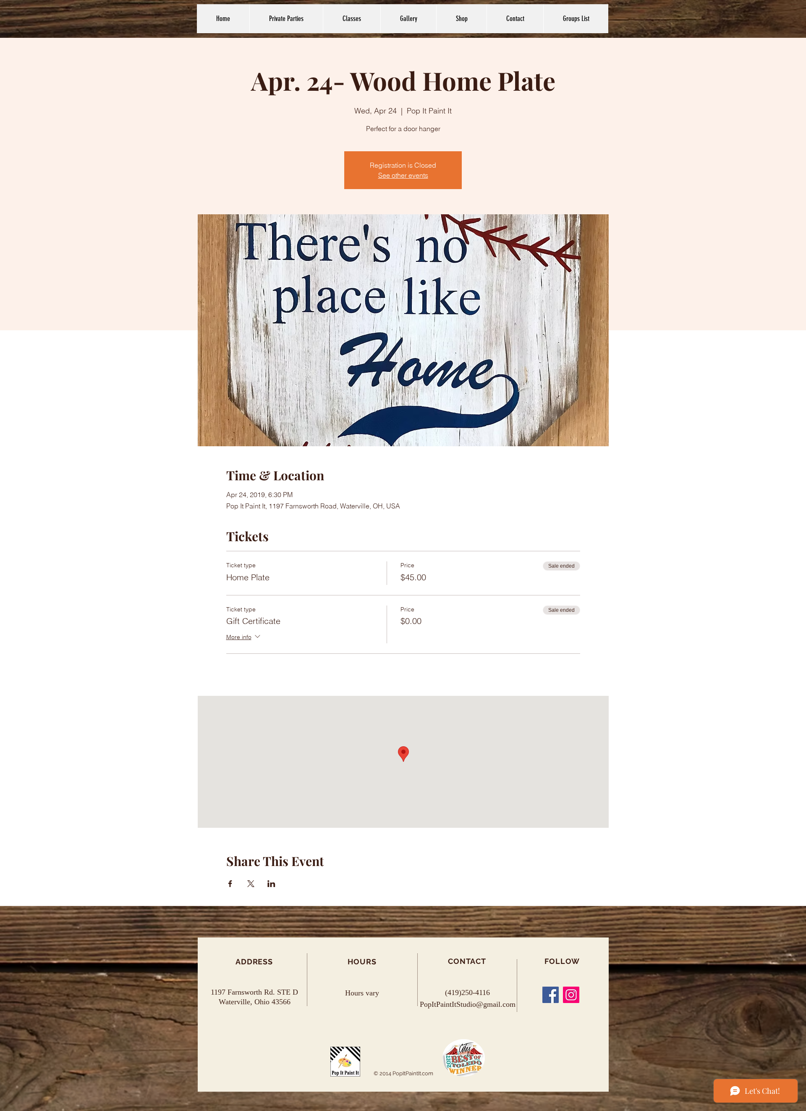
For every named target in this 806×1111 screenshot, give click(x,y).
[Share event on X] (251, 883)
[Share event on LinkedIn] (271, 883)
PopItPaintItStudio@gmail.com (468, 1004)
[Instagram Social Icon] (571, 995)
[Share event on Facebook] (230, 883)
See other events (403, 175)
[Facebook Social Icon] (550, 995)
